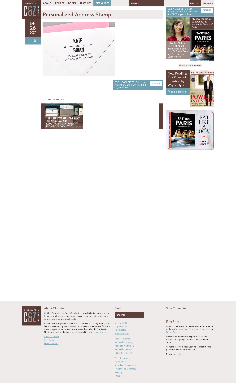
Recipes (59, 3)
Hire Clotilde (50, 340)
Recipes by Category (124, 342)
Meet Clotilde (121, 322)
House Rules (182, 329)
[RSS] (185, 3)
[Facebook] (167, 3)
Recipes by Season (123, 349)
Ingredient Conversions (125, 365)
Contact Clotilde (51, 336)
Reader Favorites (122, 338)
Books (72, 3)
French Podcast (122, 333)
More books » (177, 92)
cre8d (178, 354)
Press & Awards (51, 343)
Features (85, 3)
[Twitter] (171, 3)
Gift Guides (102, 3)
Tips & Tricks (120, 361)
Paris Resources (122, 358)
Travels (118, 375)
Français (208, 3)
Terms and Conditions (199, 329)
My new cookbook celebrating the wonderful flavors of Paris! (202, 22)
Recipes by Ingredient (124, 345)
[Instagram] (181, 3)
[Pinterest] (176, 3)
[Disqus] (103, 173)
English (194, 3)
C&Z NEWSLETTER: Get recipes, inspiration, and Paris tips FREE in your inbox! (137, 85)
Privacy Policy (172, 332)
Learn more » (100, 332)
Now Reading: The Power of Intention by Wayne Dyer (177, 79)
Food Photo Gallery (123, 353)
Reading (118, 372)
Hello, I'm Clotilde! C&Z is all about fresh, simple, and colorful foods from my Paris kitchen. (177, 50)
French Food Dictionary (125, 368)
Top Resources (121, 326)
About (47, 3)
